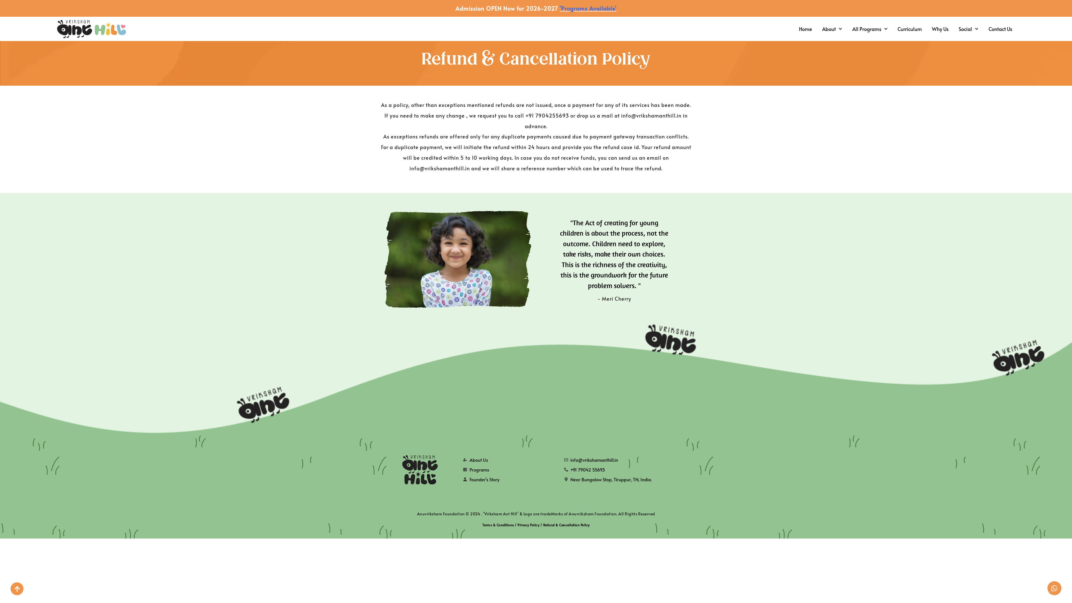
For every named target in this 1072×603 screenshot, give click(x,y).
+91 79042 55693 (587, 469)
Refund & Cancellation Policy (566, 525)
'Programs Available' (588, 8)
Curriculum (910, 28)
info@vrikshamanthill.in (594, 460)
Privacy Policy (528, 525)
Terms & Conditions (498, 525)
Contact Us (1000, 28)
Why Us (940, 28)
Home (805, 28)
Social (965, 28)
